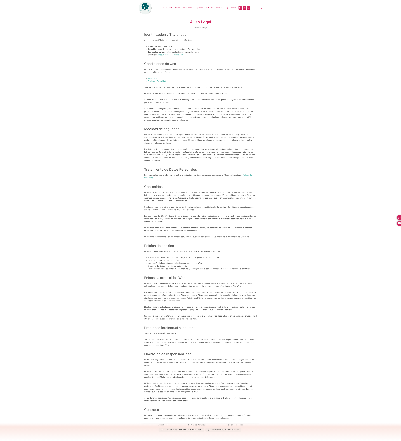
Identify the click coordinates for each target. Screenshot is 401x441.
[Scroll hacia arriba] (399, 429)
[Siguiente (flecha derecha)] (397, 220)
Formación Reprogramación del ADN (197, 8)
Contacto (234, 8)
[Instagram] (240, 8)
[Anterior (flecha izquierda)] (3, 220)
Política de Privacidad (157, 81)
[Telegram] (244, 8)
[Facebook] (248, 8)
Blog (226, 8)
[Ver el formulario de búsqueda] (261, 8)
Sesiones (218, 8)
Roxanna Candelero (171, 8)
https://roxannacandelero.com (170, 55)
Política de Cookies (235, 425)
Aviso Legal (152, 78)
